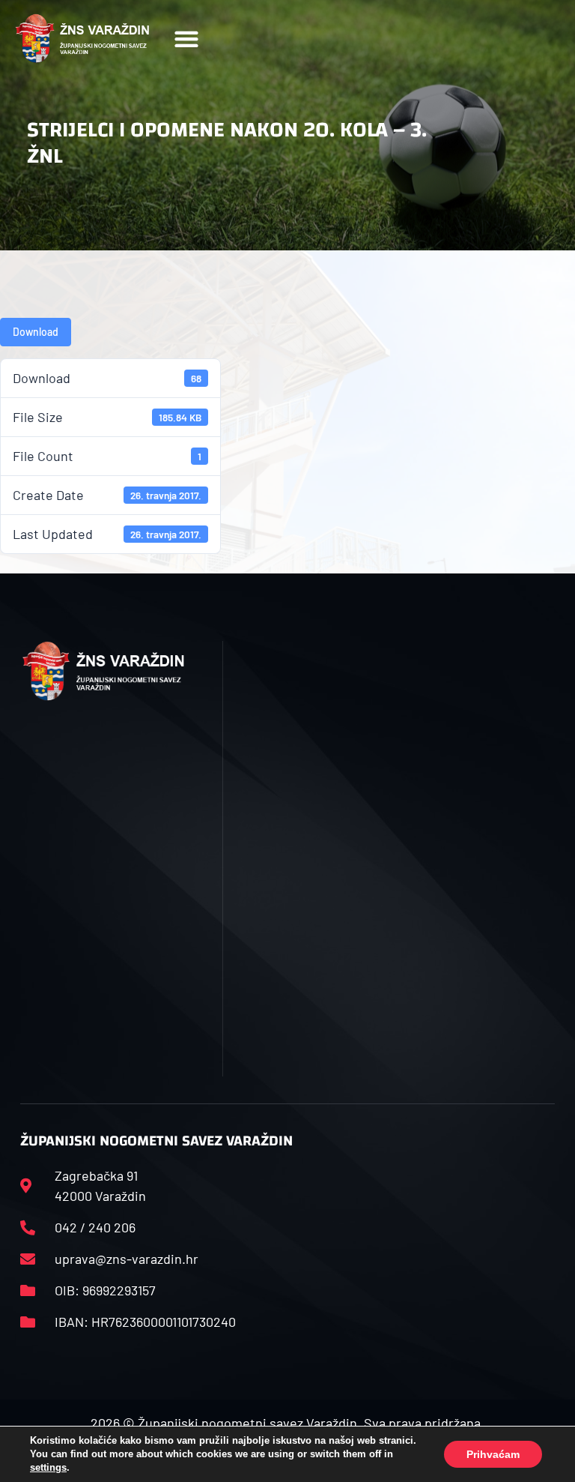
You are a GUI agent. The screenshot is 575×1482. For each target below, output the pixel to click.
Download (35, 331)
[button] (186, 38)
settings (48, 1467)
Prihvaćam (493, 1454)
